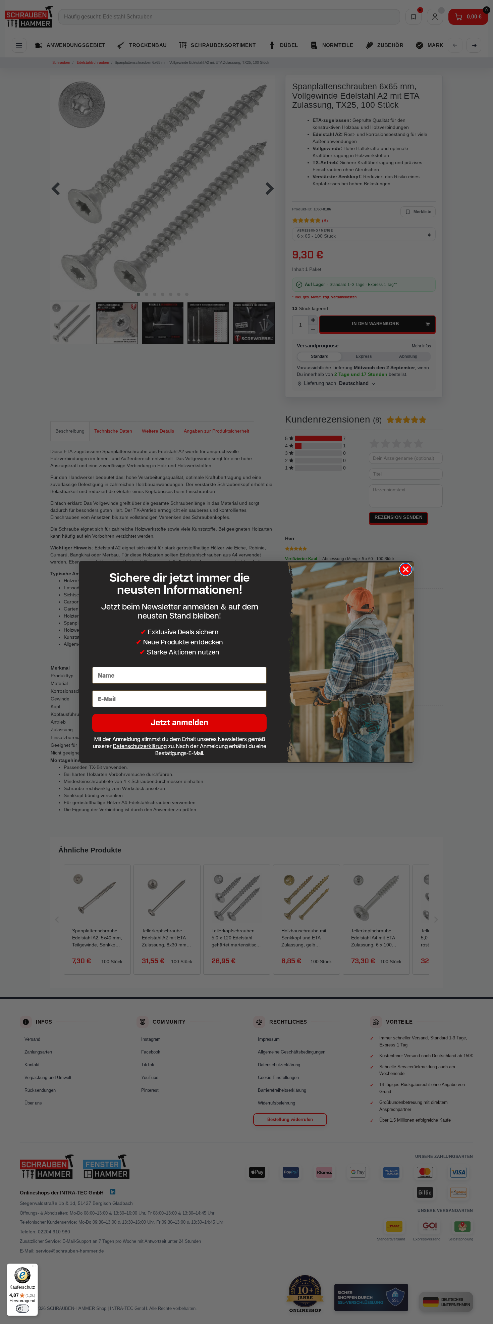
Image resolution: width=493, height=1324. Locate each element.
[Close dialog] (406, 569)
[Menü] (34, 1268)
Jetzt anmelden (179, 723)
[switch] (22, 1309)
